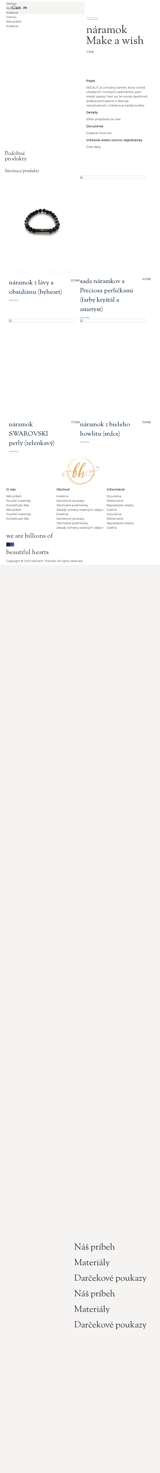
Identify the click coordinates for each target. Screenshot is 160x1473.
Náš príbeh (14, 8)
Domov (11, 3)
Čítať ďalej (93, 147)
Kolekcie (12, 12)
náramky (92, 17)
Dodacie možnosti (99, 133)
